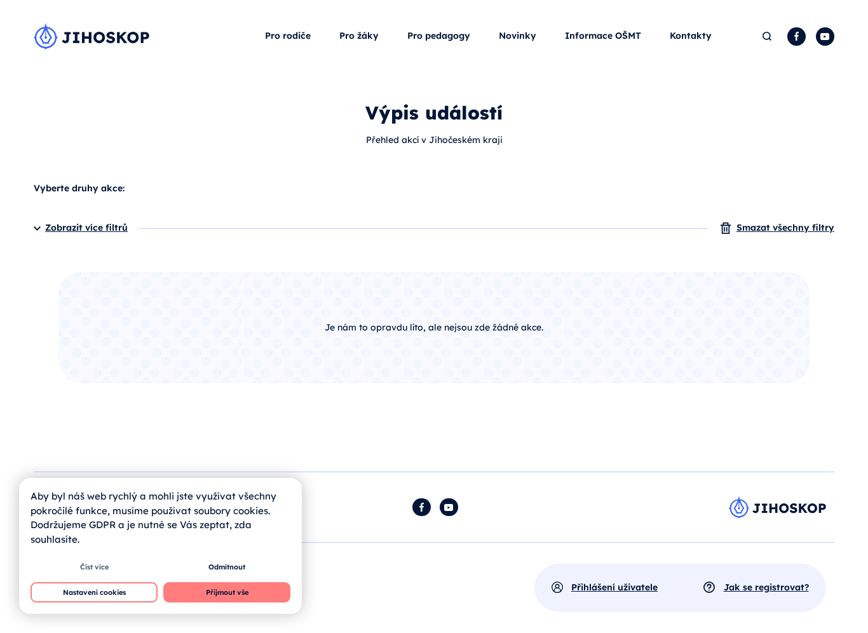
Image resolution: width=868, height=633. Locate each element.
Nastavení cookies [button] (94, 592)
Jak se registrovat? (766, 587)
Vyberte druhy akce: (79, 188)
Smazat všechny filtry (785, 227)
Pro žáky (359, 35)
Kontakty (691, 35)
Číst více (94, 566)
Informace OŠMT (603, 35)
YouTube (825, 36)
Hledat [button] (767, 36)
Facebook (796, 36)
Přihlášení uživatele (614, 587)
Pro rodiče (288, 35)
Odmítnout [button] (226, 566)
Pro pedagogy (438, 35)
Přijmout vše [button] (227, 592)
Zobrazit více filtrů (86, 227)
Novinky (517, 35)
